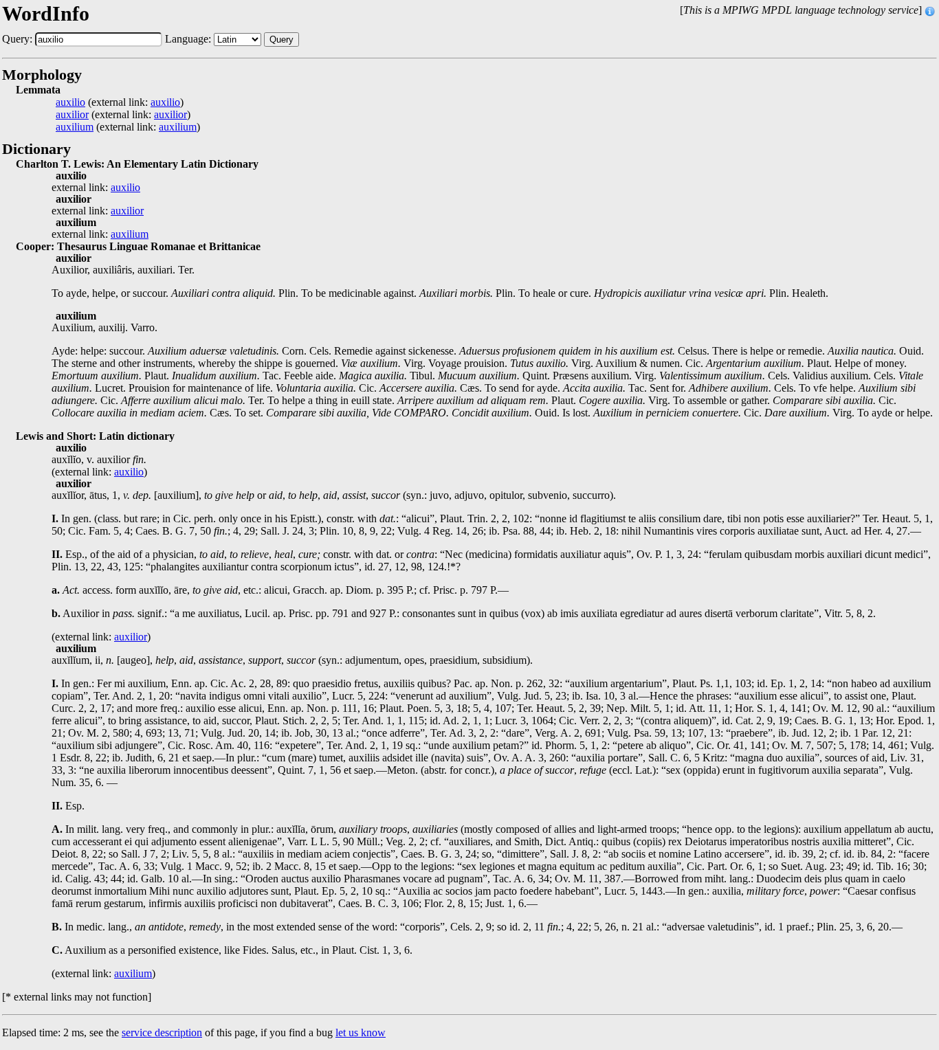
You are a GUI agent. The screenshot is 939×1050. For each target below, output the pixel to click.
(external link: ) (120, 102)
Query (281, 39)
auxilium (74, 127)
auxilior (72, 114)
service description (162, 1032)
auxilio (70, 102)
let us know (360, 1032)
